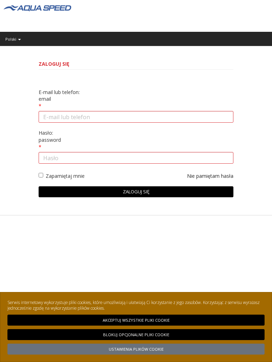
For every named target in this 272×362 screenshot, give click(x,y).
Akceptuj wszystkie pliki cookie (136, 320)
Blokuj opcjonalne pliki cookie (136, 334)
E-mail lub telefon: (59, 96)
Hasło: (50, 136)
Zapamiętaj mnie (65, 176)
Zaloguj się (136, 191)
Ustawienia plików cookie (136, 349)
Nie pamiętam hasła (210, 176)
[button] (136, 39)
